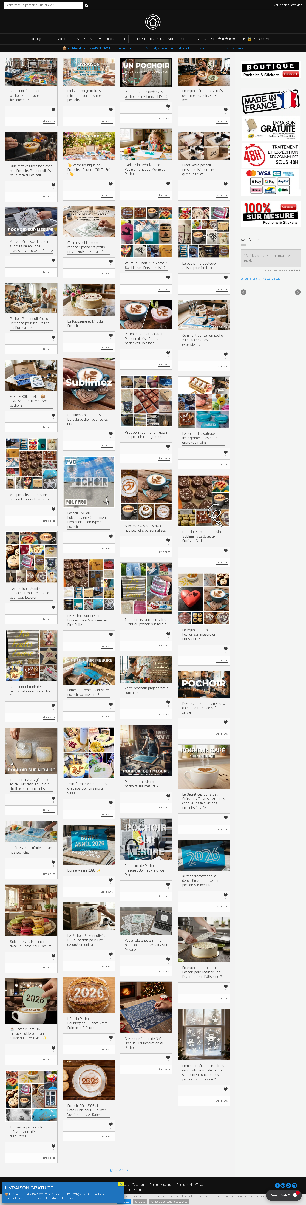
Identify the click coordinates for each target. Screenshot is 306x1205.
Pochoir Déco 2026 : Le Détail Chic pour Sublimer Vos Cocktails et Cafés (86, 1110)
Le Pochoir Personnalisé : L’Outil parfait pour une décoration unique (86, 940)
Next (298, 292)
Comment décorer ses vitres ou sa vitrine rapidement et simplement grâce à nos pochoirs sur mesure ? (203, 1072)
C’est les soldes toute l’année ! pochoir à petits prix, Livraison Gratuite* (86, 247)
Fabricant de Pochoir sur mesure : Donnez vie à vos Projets (144, 870)
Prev (243, 292)
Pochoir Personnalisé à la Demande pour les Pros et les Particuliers (29, 323)
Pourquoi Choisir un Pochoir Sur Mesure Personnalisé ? (146, 265)
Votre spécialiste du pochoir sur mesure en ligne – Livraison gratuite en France (31, 246)
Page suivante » (118, 1170)
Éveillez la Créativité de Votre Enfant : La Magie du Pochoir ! (145, 169)
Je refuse (140, 1201)
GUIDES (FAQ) (114, 38)
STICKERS (84, 38)
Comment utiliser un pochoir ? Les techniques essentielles (203, 340)
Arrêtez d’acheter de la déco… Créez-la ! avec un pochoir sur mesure (200, 880)
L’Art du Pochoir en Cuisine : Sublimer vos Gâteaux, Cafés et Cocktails (203, 536)
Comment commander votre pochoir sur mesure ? (88, 692)
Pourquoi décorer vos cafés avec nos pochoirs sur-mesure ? (202, 95)
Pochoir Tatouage (133, 1184)
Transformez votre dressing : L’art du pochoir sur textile (145, 622)
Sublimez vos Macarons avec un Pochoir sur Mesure (31, 944)
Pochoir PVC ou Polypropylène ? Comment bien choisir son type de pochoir (87, 520)
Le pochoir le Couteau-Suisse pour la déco (199, 265)
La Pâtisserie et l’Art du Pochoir (85, 323)
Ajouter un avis (271, 279)
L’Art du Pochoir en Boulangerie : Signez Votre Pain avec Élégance (87, 1023)
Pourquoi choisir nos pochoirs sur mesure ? (141, 784)
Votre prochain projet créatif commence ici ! (146, 690)
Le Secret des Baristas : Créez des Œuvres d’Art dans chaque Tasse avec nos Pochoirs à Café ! (203, 801)
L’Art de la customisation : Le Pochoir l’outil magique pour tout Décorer (29, 593)
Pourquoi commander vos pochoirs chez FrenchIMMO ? (146, 94)
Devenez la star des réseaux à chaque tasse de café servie (203, 708)
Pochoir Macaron (161, 1184)
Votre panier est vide (288, 5)
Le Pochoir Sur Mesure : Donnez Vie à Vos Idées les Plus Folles (87, 620)
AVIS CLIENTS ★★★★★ (216, 38)
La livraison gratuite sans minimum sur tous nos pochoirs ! (86, 95)
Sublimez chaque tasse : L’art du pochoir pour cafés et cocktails (87, 419)
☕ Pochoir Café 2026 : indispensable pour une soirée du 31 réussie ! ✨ (28, 1033)
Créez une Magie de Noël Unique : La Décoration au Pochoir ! (144, 1043)
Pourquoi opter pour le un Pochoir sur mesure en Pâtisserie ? (201, 634)
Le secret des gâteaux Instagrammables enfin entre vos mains (200, 438)
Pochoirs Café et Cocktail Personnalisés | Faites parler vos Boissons (143, 338)
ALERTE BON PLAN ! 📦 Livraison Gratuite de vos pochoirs (28, 401)
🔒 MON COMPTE (260, 38)
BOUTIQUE (36, 38)
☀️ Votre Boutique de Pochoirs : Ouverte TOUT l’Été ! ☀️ (88, 169)
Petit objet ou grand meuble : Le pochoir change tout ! (146, 434)
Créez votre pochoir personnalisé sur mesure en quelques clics (203, 169)
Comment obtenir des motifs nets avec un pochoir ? (31, 691)
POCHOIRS (60, 38)
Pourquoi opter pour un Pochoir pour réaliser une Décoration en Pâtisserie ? (202, 972)
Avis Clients (250, 239)
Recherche (86, 5)
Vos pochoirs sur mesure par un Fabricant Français (29, 497)
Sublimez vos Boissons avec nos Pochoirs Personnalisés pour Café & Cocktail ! (31, 170)
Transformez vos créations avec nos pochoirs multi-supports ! (87, 788)
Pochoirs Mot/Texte (190, 1184)
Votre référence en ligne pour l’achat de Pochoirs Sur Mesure (146, 945)
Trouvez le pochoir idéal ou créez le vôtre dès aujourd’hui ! (30, 1132)
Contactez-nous (132, 1189)
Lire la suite (49, 121)
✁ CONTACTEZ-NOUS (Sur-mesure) (160, 38)
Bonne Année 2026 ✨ (84, 870)
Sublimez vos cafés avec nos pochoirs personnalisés (145, 528)
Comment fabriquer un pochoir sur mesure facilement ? (27, 95)
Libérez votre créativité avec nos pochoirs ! (31, 850)
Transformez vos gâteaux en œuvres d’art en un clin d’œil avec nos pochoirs (30, 784)
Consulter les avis (251, 279)
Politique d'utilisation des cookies (169, 1201)
